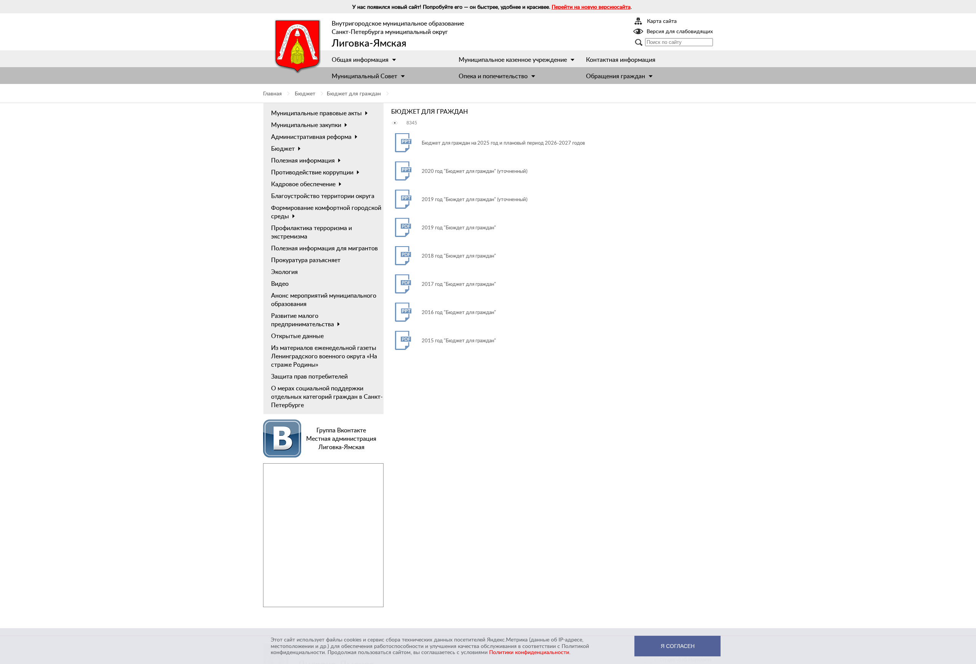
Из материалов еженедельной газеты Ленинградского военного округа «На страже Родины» (324, 356)
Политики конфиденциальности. (529, 652)
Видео (280, 283)
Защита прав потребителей (309, 376)
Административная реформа (311, 136)
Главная (272, 93)
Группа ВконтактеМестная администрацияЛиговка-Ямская (341, 438)
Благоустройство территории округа (322, 196)
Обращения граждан (615, 76)
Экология (284, 272)
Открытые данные (297, 336)
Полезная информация (303, 160)
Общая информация (360, 59)
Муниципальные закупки (306, 125)
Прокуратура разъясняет (305, 260)
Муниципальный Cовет (364, 76)
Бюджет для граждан (354, 93)
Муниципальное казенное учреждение (513, 59)
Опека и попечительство (493, 76)
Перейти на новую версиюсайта (591, 6)
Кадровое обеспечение (303, 184)
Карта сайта (662, 21)
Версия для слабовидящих (680, 31)
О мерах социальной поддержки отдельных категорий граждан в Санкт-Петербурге (327, 396)
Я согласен (678, 646)
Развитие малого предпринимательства (302, 319)
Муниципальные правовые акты (316, 113)
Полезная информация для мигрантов (324, 248)
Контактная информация (620, 59)
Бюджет (305, 93)
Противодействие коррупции (312, 172)
